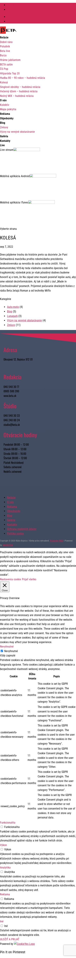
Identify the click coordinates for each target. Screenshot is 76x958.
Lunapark (12, 316)
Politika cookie (15, 533)
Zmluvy (11, 21)
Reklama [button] (5, 894)
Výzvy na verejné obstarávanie (24, 16)
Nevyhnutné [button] (7, 646)
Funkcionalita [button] (7, 822)
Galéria (11, 520)
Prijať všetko (29, 579)
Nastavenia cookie (10, 579)
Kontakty (12, 524)
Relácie (11, 497)
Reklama (12, 506)
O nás (10, 502)
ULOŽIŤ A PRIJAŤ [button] (9, 939)
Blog (9, 311)
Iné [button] (2, 921)
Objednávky (13, 511)
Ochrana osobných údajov (21, 529)
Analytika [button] (5, 867)
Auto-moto (13, 307)
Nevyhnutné (11, 651)
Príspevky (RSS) (56, 541)
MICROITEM (8, 545)
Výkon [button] (3, 845)
